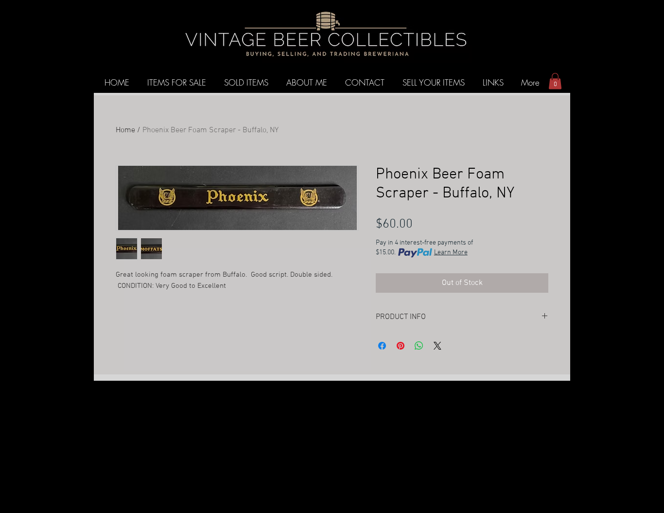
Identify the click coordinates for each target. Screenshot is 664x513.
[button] (555, 81)
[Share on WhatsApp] (419, 346)
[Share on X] (437, 346)
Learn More (451, 252)
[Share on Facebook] (382, 346)
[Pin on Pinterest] (400, 346)
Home (125, 130)
